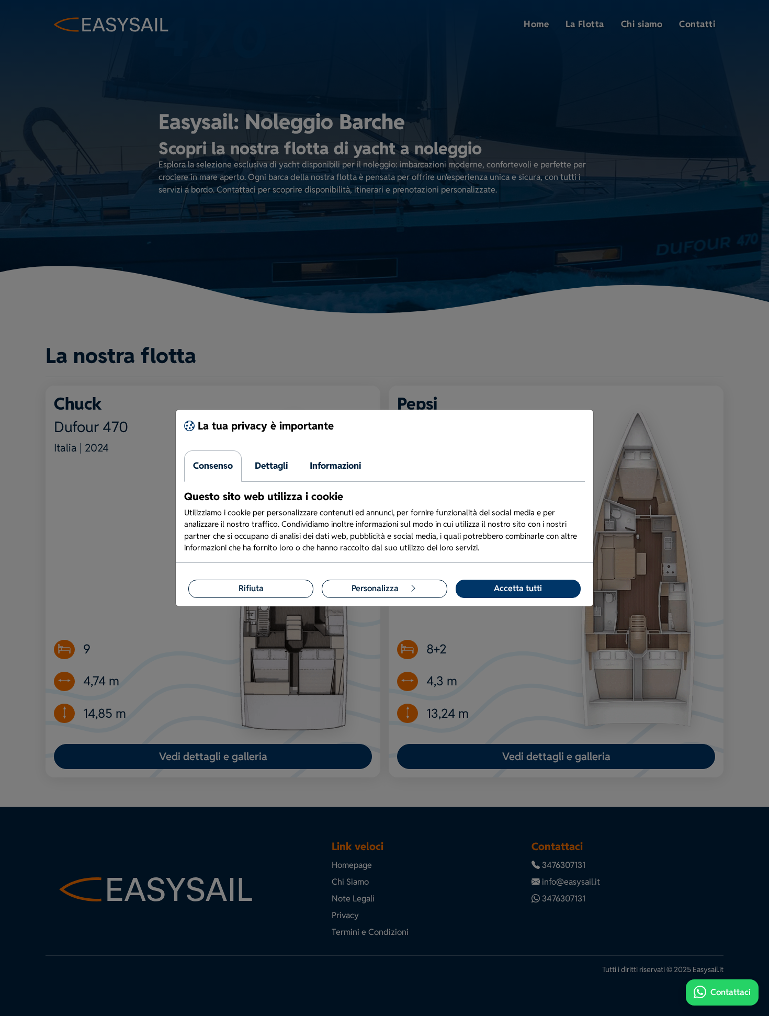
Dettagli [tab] (271, 465)
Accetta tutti (518, 588)
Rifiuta (251, 588)
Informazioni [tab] (335, 465)
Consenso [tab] (213, 465)
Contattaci (730, 992)
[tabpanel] (384, 522)
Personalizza (376, 588)
